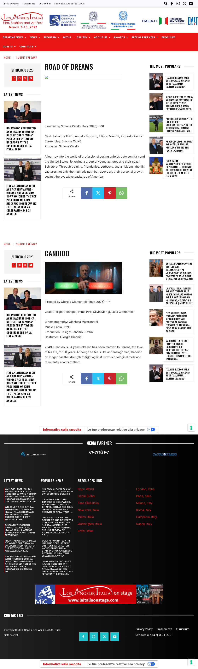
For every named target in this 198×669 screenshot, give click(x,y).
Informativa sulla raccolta (62, 664)
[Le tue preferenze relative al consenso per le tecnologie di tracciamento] (191, 662)
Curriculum (45, 3)
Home (7, 57)
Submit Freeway (26, 57)
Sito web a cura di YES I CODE (69, 3)
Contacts (26, 46)
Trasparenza (28, 3)
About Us (100, 37)
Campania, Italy (146, 517)
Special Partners (143, 37)
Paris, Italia (143, 496)
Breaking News (13, 37)
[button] (166, 3)
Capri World (86, 489)
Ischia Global (86, 496)
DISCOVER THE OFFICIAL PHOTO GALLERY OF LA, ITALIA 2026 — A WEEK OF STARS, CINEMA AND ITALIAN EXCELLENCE (20, 530)
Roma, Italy (143, 510)
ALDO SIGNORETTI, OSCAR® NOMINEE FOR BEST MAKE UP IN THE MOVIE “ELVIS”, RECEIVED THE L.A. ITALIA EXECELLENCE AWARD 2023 (179, 103)
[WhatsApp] (121, 193)
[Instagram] (178, 3)
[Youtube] (191, 3)
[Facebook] (172, 3)
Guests (8, 46)
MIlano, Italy (144, 503)
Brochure (168, 37)
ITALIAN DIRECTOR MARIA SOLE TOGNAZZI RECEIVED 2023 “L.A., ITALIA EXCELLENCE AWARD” (178, 82)
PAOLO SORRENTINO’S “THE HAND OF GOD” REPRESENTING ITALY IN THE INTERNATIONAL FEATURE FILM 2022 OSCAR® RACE (179, 124)
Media (67, 37)
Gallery (82, 37)
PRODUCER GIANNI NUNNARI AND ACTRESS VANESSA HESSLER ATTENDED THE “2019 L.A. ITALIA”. (179, 146)
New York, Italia (88, 510)
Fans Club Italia (88, 503)
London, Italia (145, 489)
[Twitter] (184, 3)
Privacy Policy (11, 3)
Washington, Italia (90, 524)
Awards (119, 37)
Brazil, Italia (85, 531)
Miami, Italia (86, 517)
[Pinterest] (110, 193)
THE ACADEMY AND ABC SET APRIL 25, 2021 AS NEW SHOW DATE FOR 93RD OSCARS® (57, 491)
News (33, 37)
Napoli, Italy (144, 524)
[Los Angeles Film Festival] (99, 20)
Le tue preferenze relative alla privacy (116, 664)
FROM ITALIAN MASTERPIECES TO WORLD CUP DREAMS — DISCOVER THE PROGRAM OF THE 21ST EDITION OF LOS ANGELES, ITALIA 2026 (179, 168)
